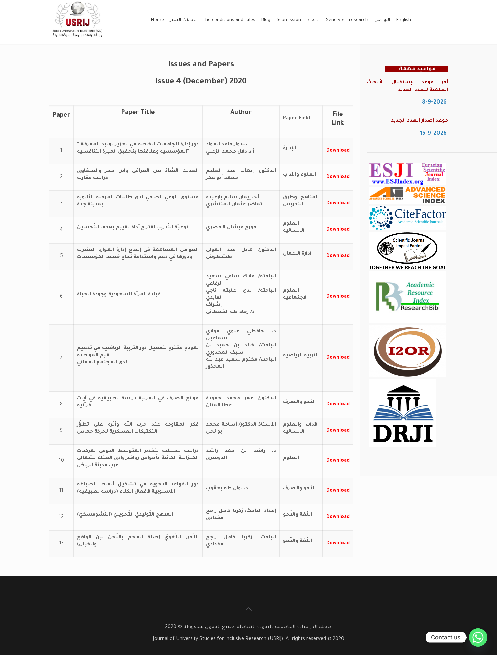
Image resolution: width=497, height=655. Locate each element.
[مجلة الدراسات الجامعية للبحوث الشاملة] (78, 40)
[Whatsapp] (478, 637)
